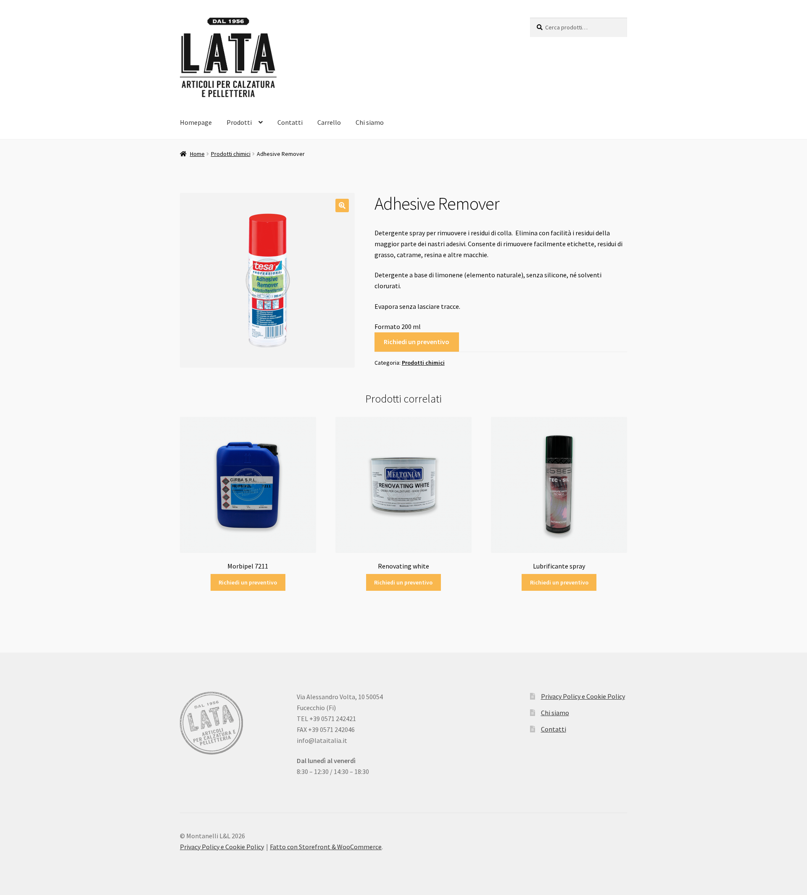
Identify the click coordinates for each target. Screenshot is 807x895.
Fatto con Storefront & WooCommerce (326, 846)
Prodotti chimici (231, 154)
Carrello (329, 122)
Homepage (196, 122)
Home (197, 154)
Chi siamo (370, 122)
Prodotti (239, 122)
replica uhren (395, 803)
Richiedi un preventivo (416, 341)
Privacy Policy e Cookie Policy (583, 696)
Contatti (290, 122)
